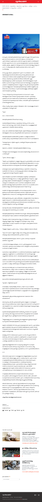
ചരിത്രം (30, 6)
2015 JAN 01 (5, 6)
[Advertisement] (21, 25)
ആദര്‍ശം (19, 6)
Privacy (11, 497)
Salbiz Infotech (24, 499)
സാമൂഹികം (13, 8)
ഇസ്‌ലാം (25, 6)
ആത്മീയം (13, 6)
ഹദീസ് (19, 8)
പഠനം (35, 6)
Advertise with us (5, 497)
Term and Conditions (18, 497)
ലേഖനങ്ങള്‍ (5, 8)
